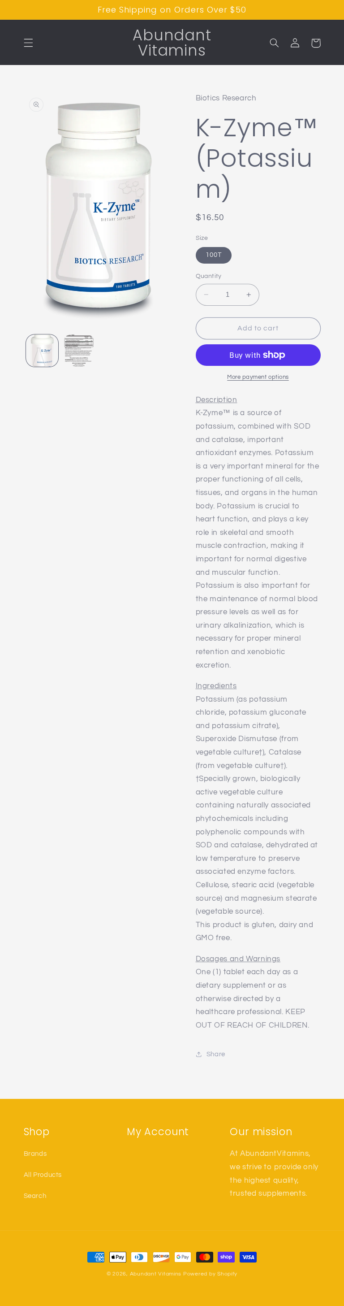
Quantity (209, 276)
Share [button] (215, 1054)
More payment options (258, 377)
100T (214, 255)
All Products (43, 1174)
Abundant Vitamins (156, 1273)
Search (35, 1196)
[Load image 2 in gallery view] (79, 350)
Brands (35, 1153)
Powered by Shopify (210, 1273)
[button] (28, 43)
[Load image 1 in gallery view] (42, 350)
